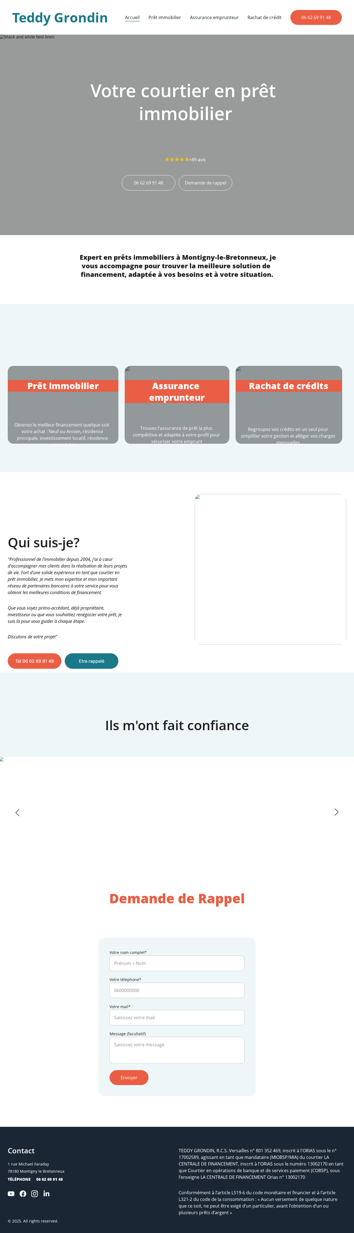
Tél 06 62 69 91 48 (34, 661)
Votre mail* (120, 1006)
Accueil (132, 17)
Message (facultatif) (128, 1033)
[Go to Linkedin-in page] (46, 1193)
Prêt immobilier (165, 17)
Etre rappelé (91, 661)
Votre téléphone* (125, 979)
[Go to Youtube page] (11, 1193)
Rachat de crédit (265, 17)
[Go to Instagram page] (34, 1193)
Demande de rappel (205, 183)
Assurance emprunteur (214, 17)
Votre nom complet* (128, 952)
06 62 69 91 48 (316, 17)
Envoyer (129, 1078)
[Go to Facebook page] (23, 1193)
